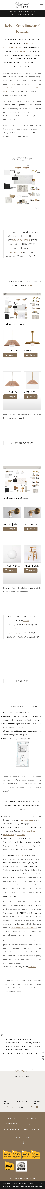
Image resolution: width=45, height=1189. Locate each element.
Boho (23, 51)
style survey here (28, 831)
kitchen (12, 84)
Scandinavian (21, 1050)
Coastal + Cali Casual (19, 1043)
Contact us (15, 252)
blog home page (26, 820)
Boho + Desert (28, 1039)
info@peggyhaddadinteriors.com (24, 928)
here (39, 133)
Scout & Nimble (21, 240)
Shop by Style (8, 835)
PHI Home (21, 835)
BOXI (14, 101)
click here (32, 967)
